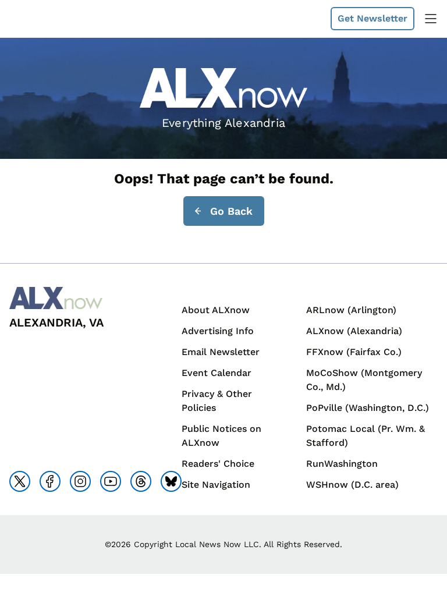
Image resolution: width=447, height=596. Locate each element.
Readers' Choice (218, 463)
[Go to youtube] (110, 481)
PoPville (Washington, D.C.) (367, 407)
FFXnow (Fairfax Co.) (354, 351)
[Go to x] (19, 481)
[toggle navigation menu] (431, 19)
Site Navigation (216, 484)
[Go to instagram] (80, 481)
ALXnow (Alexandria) (354, 330)
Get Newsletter (372, 18)
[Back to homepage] (37, 19)
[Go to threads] (140, 481)
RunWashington (342, 463)
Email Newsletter (221, 351)
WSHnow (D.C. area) (352, 484)
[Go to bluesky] (171, 481)
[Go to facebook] (50, 481)
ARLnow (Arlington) (351, 309)
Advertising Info (218, 330)
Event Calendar (216, 372)
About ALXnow (216, 309)
